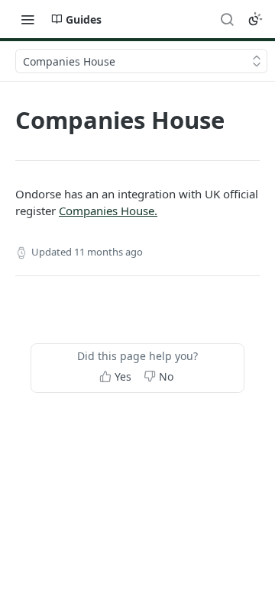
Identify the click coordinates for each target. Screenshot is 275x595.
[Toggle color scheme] (255, 19)
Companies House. (108, 210)
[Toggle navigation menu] (27, 19)
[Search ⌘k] (227, 19)
